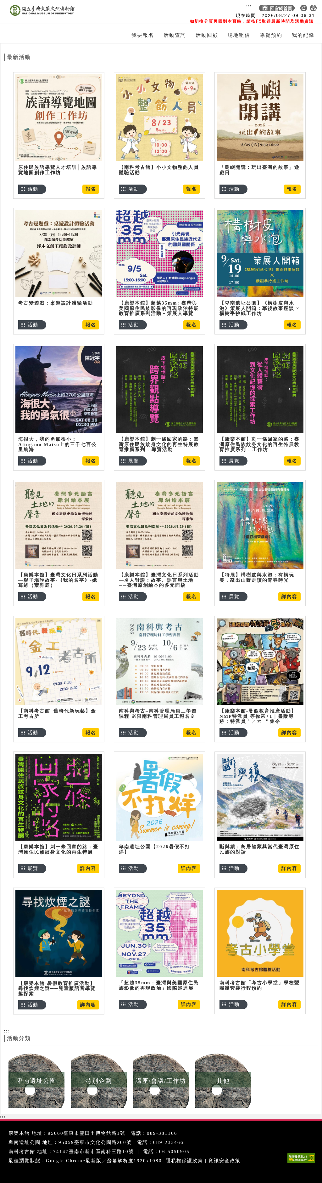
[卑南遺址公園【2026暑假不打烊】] (159, 797)
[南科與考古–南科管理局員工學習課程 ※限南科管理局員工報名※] (159, 661)
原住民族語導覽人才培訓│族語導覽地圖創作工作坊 (57, 170)
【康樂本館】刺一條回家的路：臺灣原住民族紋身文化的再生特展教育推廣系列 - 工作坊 (259, 444)
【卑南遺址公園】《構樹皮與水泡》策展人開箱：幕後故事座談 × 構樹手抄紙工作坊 (259, 308)
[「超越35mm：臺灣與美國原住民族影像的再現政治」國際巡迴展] (159, 933)
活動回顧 (207, 35)
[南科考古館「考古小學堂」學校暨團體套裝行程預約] (260, 933)
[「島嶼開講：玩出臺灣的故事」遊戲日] (260, 117)
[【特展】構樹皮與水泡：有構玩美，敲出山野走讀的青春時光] (260, 525)
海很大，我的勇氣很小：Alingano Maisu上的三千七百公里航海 (57, 444)
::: (249, 5)
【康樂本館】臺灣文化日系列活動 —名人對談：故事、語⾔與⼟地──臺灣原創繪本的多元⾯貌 (159, 580)
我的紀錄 (303, 35)
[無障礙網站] (302, 1162)
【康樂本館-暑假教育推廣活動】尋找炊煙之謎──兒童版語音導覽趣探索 (57, 988)
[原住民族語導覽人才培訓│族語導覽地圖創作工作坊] (58, 117)
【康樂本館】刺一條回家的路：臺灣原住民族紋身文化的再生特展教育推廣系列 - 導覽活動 (159, 444)
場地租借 (239, 35)
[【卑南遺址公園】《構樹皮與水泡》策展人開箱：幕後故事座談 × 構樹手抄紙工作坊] (260, 253)
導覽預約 (271, 35)
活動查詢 (175, 35)
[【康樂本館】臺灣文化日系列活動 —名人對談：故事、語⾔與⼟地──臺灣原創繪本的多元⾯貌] (159, 525)
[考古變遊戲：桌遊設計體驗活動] (58, 253)
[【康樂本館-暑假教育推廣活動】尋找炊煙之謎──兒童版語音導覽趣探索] (58, 933)
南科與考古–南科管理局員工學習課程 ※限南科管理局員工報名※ (158, 713)
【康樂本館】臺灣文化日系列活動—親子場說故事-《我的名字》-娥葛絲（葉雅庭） (58, 580)
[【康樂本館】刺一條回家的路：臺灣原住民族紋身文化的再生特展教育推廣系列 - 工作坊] (260, 389)
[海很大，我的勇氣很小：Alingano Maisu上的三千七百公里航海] (58, 389)
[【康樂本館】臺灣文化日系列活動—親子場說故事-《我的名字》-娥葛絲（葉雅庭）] (58, 525)
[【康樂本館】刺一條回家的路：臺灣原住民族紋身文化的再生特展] (58, 797)
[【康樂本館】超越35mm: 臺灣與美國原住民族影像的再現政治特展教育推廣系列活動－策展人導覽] (159, 253)
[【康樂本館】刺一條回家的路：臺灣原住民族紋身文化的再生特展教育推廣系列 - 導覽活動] (159, 389)
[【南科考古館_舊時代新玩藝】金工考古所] (58, 661)
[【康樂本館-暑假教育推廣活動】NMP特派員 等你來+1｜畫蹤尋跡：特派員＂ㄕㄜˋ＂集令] (260, 661)
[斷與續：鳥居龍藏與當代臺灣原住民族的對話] (260, 797)
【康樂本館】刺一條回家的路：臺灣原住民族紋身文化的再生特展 (58, 849)
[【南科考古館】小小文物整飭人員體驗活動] (159, 117)
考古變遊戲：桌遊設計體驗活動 (55, 303)
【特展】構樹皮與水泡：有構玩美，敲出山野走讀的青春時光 (256, 577)
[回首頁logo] (40, 12)
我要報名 (142, 35)
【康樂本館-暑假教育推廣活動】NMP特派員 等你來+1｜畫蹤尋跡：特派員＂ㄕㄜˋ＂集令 (258, 716)
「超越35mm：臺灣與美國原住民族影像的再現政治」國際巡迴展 (159, 985)
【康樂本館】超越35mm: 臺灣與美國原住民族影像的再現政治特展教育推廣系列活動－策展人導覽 (159, 308)
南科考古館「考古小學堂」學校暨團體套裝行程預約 (259, 985)
